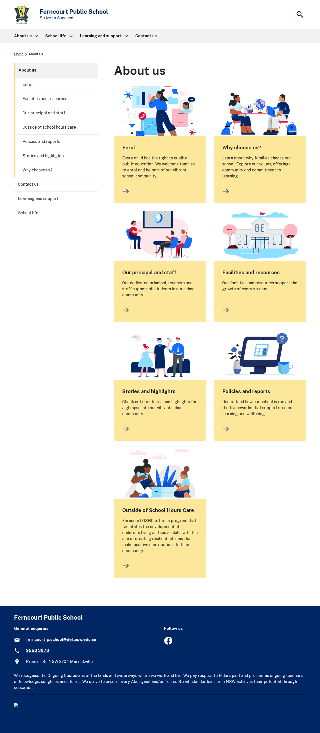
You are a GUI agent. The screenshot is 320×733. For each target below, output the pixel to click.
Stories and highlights (149, 391)
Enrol (128, 148)
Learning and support (38, 198)
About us (27, 70)
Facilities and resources (251, 273)
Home (19, 54)
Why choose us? (241, 148)
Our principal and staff (149, 273)
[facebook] (168, 643)
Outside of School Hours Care (158, 510)
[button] (25, 36)
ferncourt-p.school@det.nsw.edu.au (61, 639)
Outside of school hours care (49, 127)
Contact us (28, 184)
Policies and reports (246, 391)
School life (28, 212)
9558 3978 (37, 650)
